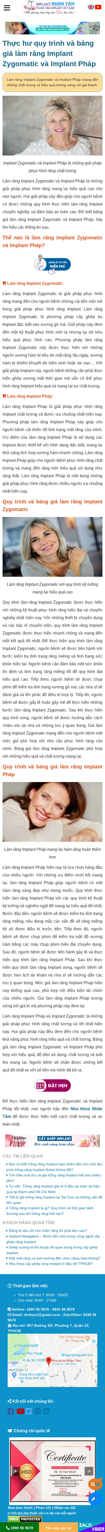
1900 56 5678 (38, 1309)
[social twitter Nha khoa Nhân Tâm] (29, 1412)
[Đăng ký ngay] (52, 264)
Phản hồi (43, 1508)
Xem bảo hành (20, 1508)
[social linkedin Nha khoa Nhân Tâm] (47, 1412)
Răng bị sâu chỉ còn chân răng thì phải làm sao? (48, 1230)
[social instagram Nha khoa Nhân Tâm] (38, 1412)
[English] (91, 8)
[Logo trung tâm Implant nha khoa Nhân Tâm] (49, 14)
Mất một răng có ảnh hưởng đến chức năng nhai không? (54, 1258)
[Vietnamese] (98, 8)
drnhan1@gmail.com (42, 1315)
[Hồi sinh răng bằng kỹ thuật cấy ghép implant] (52, 1141)
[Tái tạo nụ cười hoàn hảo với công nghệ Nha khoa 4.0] (52, 28)
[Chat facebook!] (95, 1503)
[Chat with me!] (95, 1488)
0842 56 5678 (63, 1309)
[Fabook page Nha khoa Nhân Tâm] (12, 1412)
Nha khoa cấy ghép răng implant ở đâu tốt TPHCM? (51, 1264)
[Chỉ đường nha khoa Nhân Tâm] (52, 1360)
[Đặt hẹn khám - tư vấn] (52, 1086)
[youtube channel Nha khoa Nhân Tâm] (21, 1412)
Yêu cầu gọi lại (58, 1528)
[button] (7, 8)
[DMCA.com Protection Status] (25, 1519)
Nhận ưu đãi (65, 1508)
